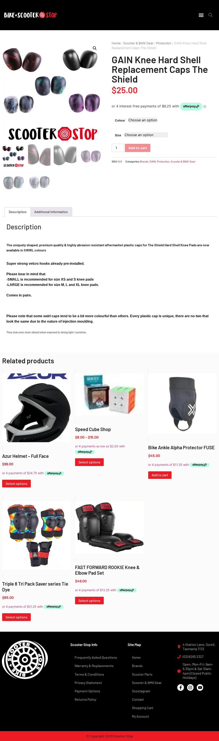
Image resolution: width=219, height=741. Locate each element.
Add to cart (137, 148)
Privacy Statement (88, 683)
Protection (163, 43)
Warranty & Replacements (94, 666)
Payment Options (87, 691)
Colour (120, 120)
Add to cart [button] (160, 475)
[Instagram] (190, 687)
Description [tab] (18, 212)
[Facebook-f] (180, 687)
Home (116, 43)
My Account (140, 716)
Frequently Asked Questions (96, 657)
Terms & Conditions (89, 674)
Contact (138, 699)
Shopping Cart (142, 708)
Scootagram (141, 691)
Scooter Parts (142, 674)
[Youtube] (200, 687)
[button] (201, 15)
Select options (16, 483)
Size (118, 135)
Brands (144, 161)
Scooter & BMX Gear (138, 43)
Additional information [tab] (51, 212)
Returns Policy (85, 699)
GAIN (152, 161)
